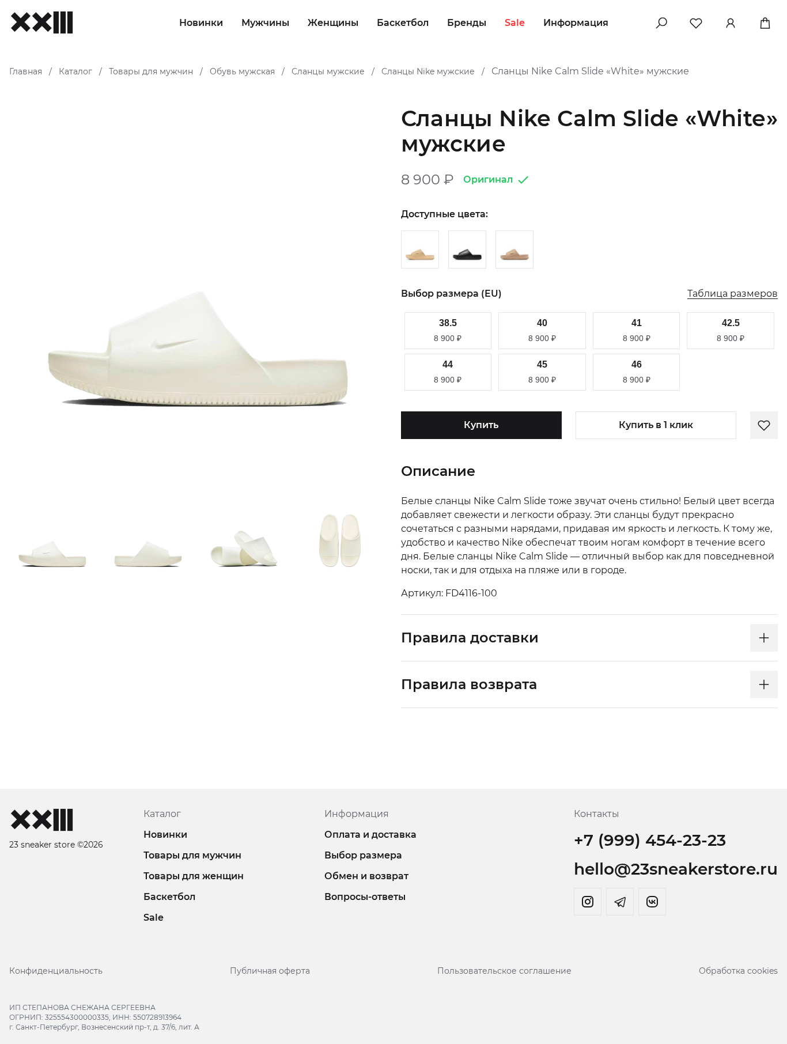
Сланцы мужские (328, 71)
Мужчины (265, 22)
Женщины (333, 22)
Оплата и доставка (370, 834)
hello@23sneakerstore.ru (676, 869)
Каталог (75, 71)
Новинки (201, 22)
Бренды (466, 22)
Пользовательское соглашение (504, 971)
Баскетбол (403, 22)
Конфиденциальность (56, 971)
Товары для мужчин (151, 71)
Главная (25, 71)
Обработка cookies (738, 971)
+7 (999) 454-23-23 (650, 840)
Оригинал (488, 179)
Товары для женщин (193, 876)
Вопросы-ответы (365, 896)
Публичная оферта (270, 971)
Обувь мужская (242, 71)
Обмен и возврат (366, 876)
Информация (575, 22)
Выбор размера (363, 855)
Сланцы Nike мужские (428, 71)
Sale (515, 22)
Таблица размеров (732, 294)
